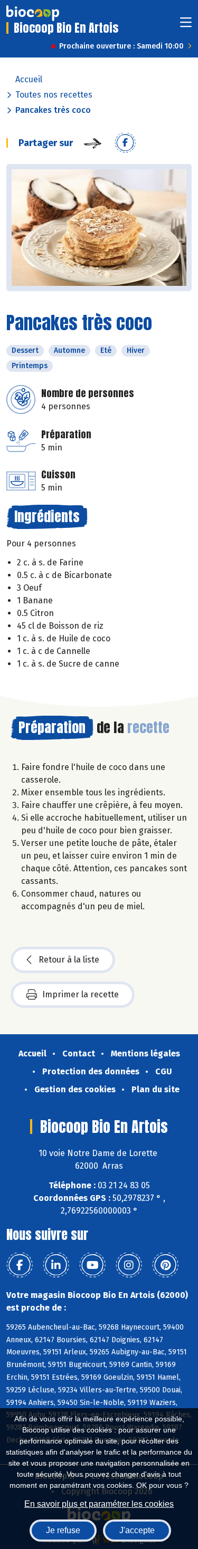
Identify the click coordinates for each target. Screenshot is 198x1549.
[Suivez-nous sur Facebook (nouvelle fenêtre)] (19, 1265)
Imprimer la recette (80, 994)
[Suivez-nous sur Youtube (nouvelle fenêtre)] (92, 1265)
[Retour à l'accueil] (32, 13)
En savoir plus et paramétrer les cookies (99, 1503)
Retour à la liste (69, 960)
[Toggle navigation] (186, 25)
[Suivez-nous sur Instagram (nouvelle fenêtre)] (129, 1265)
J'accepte (137, 1530)
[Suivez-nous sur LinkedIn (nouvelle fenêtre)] (56, 1265)
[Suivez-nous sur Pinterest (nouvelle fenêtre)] (165, 1265)
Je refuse (63, 1530)
